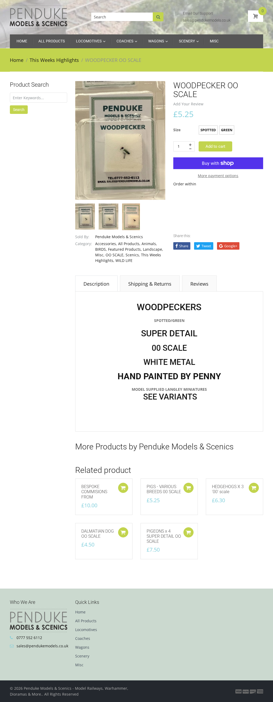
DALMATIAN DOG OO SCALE (97, 534)
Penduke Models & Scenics (119, 236)
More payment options (218, 175)
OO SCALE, (115, 254)
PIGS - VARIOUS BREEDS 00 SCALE (164, 489)
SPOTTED (208, 129)
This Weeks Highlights (54, 60)
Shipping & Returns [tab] (149, 284)
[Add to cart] (123, 488)
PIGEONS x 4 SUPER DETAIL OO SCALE (164, 536)
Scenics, (133, 254)
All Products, (129, 243)
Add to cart (215, 146)
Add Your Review (188, 103)
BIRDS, (101, 249)
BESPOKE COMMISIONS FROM (94, 491)
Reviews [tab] (199, 284)
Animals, (149, 243)
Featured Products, (125, 249)
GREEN (226, 129)
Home (16, 60)
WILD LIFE (124, 260)
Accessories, (106, 243)
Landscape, (153, 249)
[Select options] (188, 488)
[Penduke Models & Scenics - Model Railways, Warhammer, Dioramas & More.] (38, 16)
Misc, (100, 254)
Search (19, 109)
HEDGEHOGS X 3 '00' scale (228, 489)
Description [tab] (96, 284)
